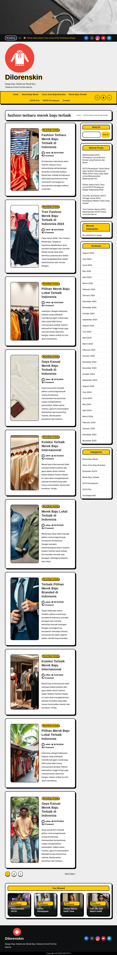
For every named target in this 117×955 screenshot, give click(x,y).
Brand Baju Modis (30, 94)
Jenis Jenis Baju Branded (54, 94)
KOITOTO (67, 953)
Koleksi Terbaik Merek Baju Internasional (53, 446)
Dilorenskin (23, 77)
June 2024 (87, 398)
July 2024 (87, 392)
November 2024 (89, 368)
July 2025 (86, 332)
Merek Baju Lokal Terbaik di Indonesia (54, 515)
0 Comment (49, 156)
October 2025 (88, 314)
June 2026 (87, 265)
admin (48, 153)
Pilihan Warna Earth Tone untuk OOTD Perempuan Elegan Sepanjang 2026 (93, 187)
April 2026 (87, 277)
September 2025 (89, 320)
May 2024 (86, 404)
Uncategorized (89, 495)
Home (16, 94)
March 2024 (87, 416)
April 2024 (87, 410)
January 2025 (88, 356)
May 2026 (86, 271)
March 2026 (87, 283)
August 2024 (88, 386)
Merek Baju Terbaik (78, 94)
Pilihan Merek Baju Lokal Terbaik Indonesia (56, 293)
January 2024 (88, 428)
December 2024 (89, 362)
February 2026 (89, 289)
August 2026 (88, 253)
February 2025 (88, 350)
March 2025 (87, 344)
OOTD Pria (34, 101)
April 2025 (87, 338)
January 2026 (88, 295)
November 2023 (89, 441)
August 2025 (88, 326)
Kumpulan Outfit (89, 471)
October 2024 (88, 374)
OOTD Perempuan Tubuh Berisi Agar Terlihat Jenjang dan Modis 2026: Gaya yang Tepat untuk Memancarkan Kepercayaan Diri (95, 174)
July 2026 (87, 259)
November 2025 (89, 307)
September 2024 (89, 380)
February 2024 (89, 422)
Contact (66, 101)
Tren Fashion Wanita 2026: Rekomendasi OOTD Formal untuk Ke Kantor (94, 211)
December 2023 (89, 435)
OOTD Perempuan (51, 101)
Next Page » (70, 874)
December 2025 (89, 301)
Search (96, 127)
